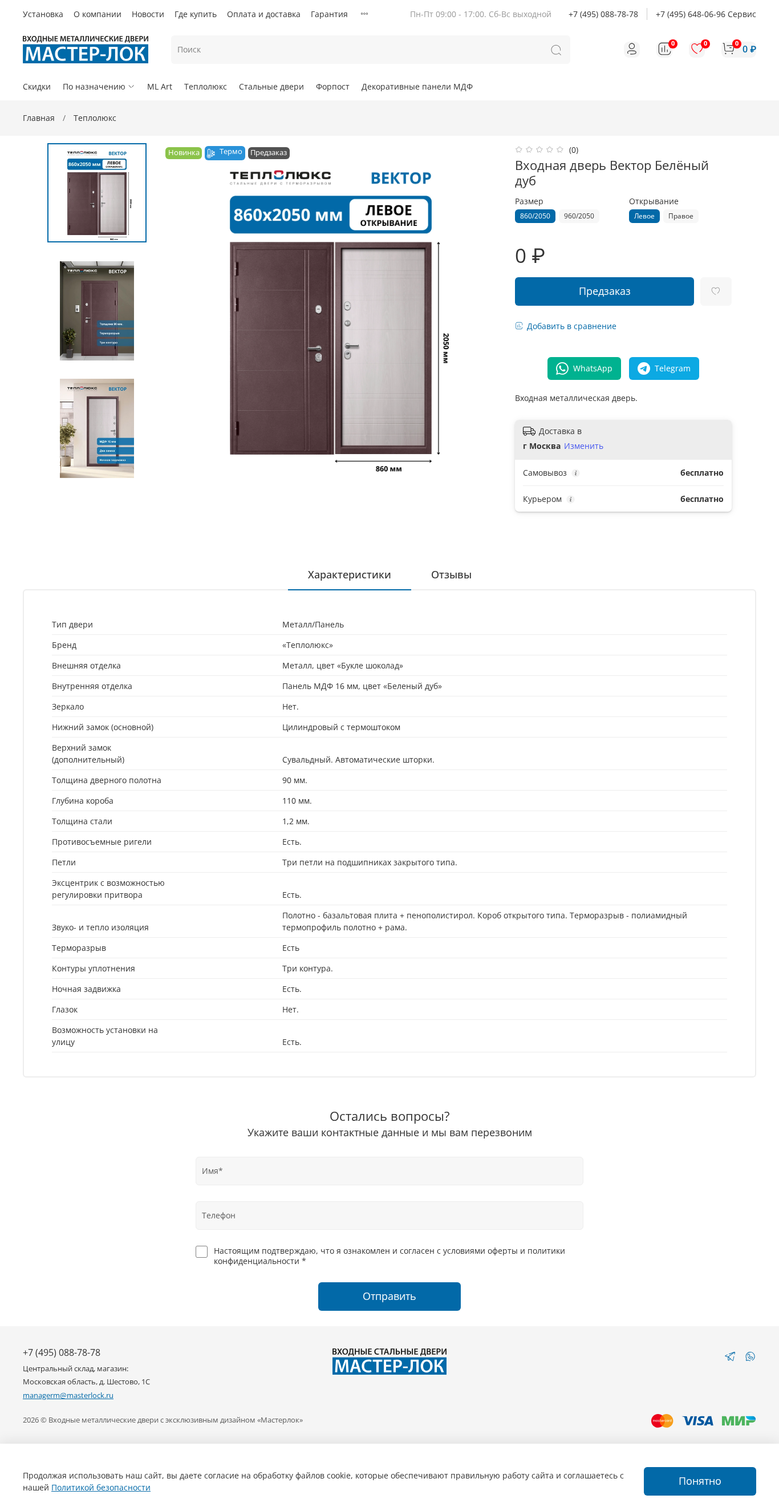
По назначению (94, 86)
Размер (529, 201)
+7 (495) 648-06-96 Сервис (706, 14)
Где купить (196, 14)
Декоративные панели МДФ (417, 86)
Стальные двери (271, 86)
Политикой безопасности (101, 1487)
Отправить (389, 1296)
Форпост (333, 86)
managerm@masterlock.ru (68, 1395)
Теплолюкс (205, 86)
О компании (97, 14)
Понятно (700, 1481)
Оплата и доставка (264, 14)
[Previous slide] (182, 311)
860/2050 (535, 216)
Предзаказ (605, 291)
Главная (39, 117)
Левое (644, 216)
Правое (680, 216)
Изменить (583, 446)
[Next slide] (479, 311)
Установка (43, 14)
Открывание (654, 201)
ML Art (159, 86)
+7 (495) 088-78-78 (603, 14)
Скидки (37, 86)
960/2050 (579, 216)
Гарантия (329, 14)
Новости (148, 14)
